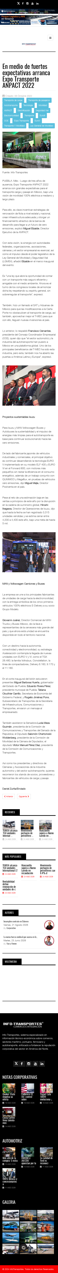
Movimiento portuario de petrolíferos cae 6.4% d (47, 869)
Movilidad (43, 105)
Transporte (29, 115)
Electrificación (24, 110)
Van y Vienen (12, 944)
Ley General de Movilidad (41, 125)
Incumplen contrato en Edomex (16, 922)
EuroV (37, 120)
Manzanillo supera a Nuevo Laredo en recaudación (28, 869)
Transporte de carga (13, 100)
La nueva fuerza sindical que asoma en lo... (21, 937)
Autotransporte (11, 105)
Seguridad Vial (42, 110)
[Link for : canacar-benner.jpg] (29, 24)
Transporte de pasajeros (39, 100)
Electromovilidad (11, 115)
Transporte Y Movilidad (14, 125)
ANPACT (8, 110)
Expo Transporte (21, 120)
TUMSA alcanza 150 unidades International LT (10, 868)
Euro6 (42, 115)
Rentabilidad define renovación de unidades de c (9, 885)
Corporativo (11, 928)
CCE (6, 120)
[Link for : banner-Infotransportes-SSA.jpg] (29, 13)
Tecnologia (28, 105)
